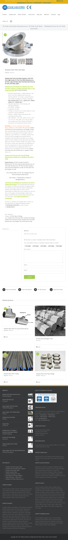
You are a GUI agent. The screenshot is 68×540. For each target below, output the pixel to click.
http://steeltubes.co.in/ (44, 420)
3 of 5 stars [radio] (43, 246)
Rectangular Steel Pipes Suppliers (14, 475)
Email (26, 270)
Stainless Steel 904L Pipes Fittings (45, 374)
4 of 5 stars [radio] (51, 246)
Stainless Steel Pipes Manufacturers (15, 479)
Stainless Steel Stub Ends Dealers (13, 219)
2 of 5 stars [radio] (35, 246)
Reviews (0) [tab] (5, 229)
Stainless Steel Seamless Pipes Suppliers (16, 468)
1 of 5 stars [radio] (28, 246)
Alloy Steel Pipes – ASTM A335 (13, 477)
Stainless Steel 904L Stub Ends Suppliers (16, 78)
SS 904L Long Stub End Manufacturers (23, 164)
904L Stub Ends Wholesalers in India (14, 167)
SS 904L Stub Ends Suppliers (26, 166)
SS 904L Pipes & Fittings (16, 216)
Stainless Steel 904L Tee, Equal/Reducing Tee (16, 328)
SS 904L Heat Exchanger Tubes (44, 338)
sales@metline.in (43, 418)
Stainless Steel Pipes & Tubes (13, 474)
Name (26, 265)
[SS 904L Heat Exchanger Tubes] (50, 321)
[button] (11, 21)
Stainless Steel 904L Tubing (11, 373)
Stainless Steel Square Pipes (12, 470)
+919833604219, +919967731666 (47, 416)
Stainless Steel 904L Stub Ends (15, 218)
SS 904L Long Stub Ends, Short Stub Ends (16, 82)
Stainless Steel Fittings (29, 218)
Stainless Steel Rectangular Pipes (14, 467)
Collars (17, 83)
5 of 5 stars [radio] (59, 246)
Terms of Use (49, 537)
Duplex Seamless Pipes (11, 472)
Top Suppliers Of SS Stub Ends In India (22, 221)
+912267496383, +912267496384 (47, 415)
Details (6, 337)
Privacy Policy (41, 537)
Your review (27, 249)
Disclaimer (54, 537)
